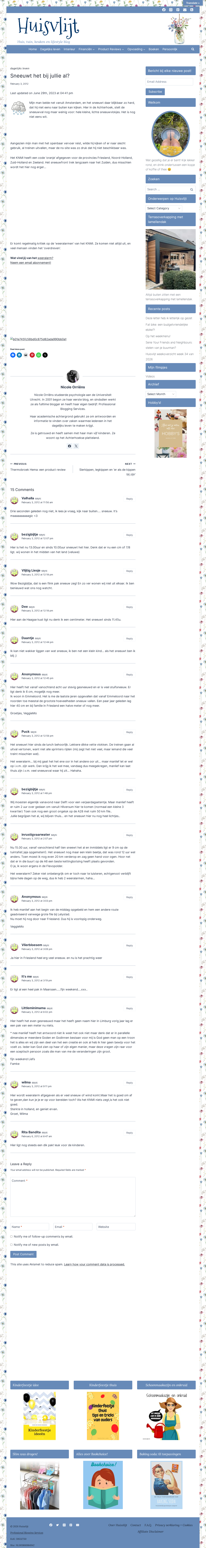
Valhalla (28, 498)
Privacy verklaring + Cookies (174, 1525)
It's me (27, 976)
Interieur (69, 49)
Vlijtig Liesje (31, 570)
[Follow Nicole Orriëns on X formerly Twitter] (76, 446)
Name (17, 1227)
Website (103, 1227)
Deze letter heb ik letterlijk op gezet (169, 318)
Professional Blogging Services (26, 1532)
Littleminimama (34, 1008)
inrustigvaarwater (36, 834)
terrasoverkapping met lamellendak (169, 299)
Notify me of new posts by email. (36, 1244)
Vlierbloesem (32, 945)
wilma (26, 1082)
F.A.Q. (148, 1525)
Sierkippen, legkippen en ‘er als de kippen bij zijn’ (107, 469)
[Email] (77, 1525)
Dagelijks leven (50, 49)
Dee (25, 607)
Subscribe (155, 91)
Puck (26, 732)
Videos (150, 376)
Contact (136, 1525)
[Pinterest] (71, 1525)
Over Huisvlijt (117, 1525)
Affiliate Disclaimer (151, 1531)
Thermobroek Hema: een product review (38, 466)
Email (59, 1227)
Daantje (28, 638)
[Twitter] (57, 1525)
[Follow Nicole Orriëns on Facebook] (69, 446)
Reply (129, 498)
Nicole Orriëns (73, 387)
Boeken (154, 49)
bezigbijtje (30, 534)
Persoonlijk (170, 49)
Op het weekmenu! (158, 336)
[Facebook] (51, 1525)
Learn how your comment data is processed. (94, 1264)
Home (33, 49)
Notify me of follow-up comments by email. (43, 1236)
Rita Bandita (31, 1132)
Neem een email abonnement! (30, 262)
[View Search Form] (193, 49)
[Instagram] (64, 1525)
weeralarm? (45, 258)
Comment (20, 1181)
